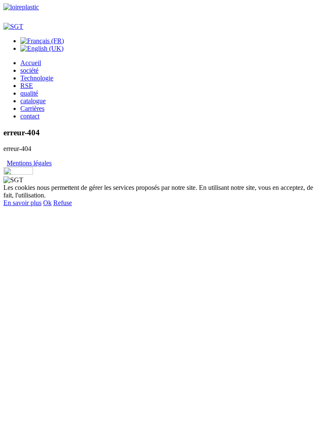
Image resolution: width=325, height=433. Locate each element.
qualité (29, 93)
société (29, 70)
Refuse (62, 202)
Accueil (30, 62)
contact (29, 116)
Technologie (36, 78)
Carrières (32, 108)
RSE (26, 85)
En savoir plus (22, 202)
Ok (47, 202)
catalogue (33, 100)
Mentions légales (29, 163)
